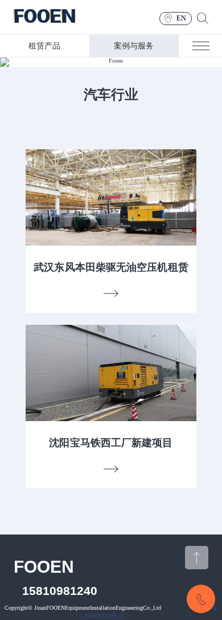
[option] (111, 62)
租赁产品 (44, 45)
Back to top (196, 557)
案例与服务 (134, 45)
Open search (202, 18)
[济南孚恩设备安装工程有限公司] (44, 17)
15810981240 (59, 590)
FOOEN (44, 566)
